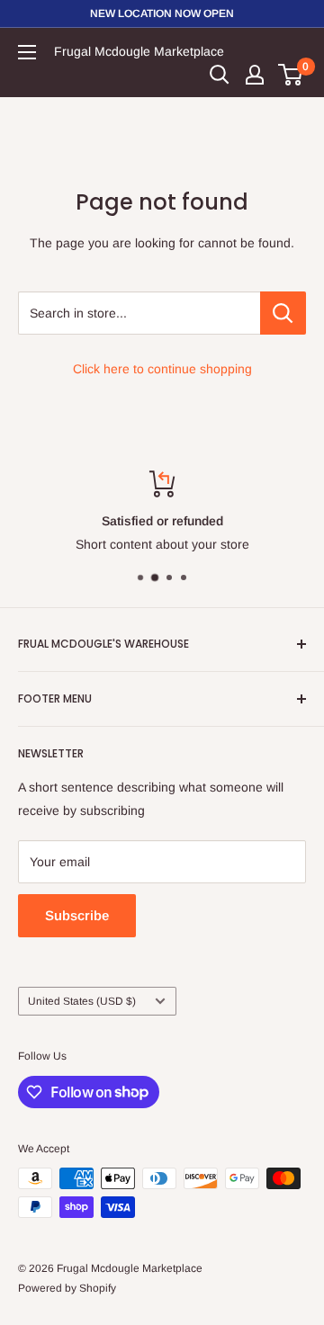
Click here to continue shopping (162, 369)
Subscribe (77, 915)
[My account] (255, 75)
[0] (291, 74)
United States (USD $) (82, 1001)
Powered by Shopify (67, 1288)
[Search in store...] (283, 313)
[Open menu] (27, 52)
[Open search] (220, 75)
